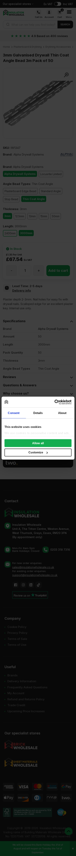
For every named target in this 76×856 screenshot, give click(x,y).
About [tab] (62, 413)
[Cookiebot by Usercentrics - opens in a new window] (55, 402)
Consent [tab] (13, 413)
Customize (35, 452)
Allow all (38, 443)
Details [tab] (38, 413)
